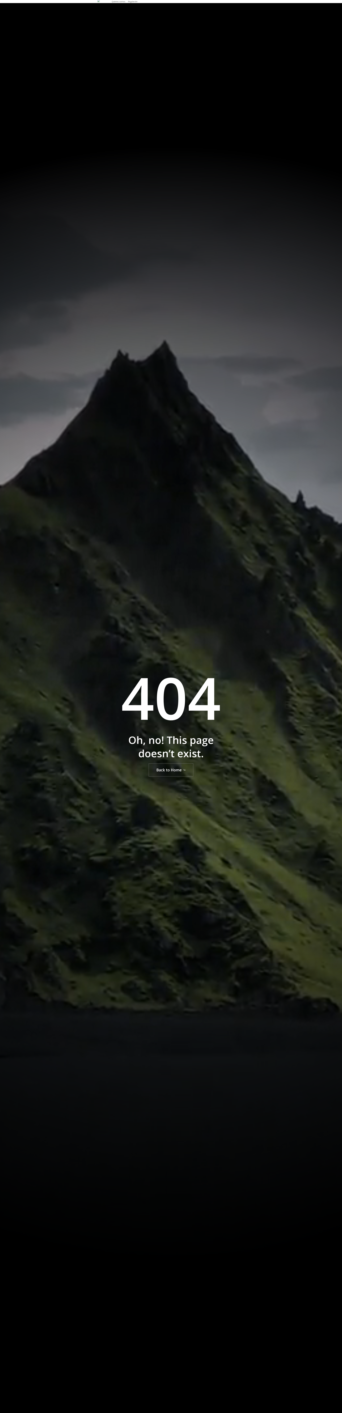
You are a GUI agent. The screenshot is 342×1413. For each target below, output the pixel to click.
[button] (171, 770)
